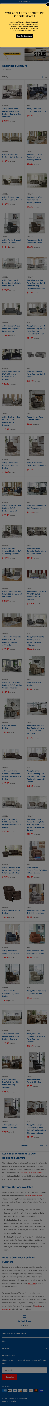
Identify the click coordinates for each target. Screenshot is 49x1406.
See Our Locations (24, 36)
